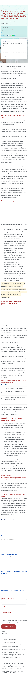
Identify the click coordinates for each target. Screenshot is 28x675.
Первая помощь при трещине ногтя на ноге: (13, 45)
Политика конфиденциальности (9, 639)
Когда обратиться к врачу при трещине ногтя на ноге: (14, 52)
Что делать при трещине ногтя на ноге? (12, 43)
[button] (8, 35)
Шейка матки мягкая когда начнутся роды (12, 590)
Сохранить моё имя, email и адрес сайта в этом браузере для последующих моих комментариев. (15, 621)
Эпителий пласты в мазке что (9, 554)
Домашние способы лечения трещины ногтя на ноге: (14, 48)
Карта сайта (5, 637)
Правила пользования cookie (9, 642)
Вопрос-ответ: (6, 56)
